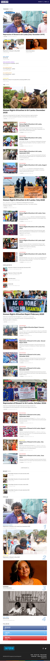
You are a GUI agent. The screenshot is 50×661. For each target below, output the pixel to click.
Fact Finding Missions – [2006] (9, 68)
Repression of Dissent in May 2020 (11, 51)
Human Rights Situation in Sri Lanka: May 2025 (32, 227)
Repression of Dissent (9, 12)
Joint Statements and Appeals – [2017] (11, 63)
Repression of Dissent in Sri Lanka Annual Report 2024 (32, 341)
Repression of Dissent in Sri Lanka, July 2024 (31, 442)
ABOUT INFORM (6, 56)
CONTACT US (44, 658)
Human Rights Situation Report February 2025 (23, 314)
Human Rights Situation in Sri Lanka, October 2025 (30, 138)
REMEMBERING (30, 40)
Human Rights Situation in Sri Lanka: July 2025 (24, 200)
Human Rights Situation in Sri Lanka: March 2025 (32, 254)
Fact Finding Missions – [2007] (9, 74)
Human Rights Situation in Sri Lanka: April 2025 (32, 241)
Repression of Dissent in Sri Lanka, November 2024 (30, 369)
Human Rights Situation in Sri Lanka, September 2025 (30, 152)
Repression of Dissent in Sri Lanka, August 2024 (32, 429)
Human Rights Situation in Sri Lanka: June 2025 (32, 214)
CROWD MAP (33, 656)
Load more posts (24, 467)
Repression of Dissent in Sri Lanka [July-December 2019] (24, 34)
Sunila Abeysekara (30, 51)
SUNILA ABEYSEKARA (42, 656)
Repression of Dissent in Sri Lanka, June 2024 (31, 456)
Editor (5, 36)
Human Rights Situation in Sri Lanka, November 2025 (30, 125)
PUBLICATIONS (7, 40)
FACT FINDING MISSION (7, 67)
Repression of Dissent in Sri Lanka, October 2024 (24, 403)
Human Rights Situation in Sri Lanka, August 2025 (33, 165)
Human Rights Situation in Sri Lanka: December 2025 (24, 111)
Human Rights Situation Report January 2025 (31, 328)
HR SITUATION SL (8, 88)
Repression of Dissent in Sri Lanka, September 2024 (30, 415)
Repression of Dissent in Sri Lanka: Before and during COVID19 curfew (16, 79)
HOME (32, 654)
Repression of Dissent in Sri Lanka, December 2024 (30, 355)
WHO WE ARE (5, 57)
